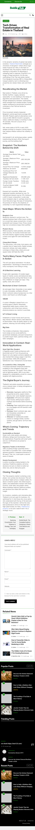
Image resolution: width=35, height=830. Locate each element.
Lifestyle (15, 678)
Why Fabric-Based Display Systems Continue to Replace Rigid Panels (21, 631)
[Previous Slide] (30, 1)
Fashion (15, 701)
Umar (6, 34)
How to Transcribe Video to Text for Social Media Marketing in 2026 (20, 642)
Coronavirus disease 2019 (15, 753)
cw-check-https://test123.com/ (11, 743)
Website (7, 586)
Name (7, 572)
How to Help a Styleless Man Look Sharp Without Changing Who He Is (17, 1)
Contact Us (30, 821)
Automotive (11, 750)
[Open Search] (30, 15)
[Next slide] (33, 1)
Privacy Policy (26, 823)
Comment (8, 550)
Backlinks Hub (16, 656)
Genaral (15, 690)
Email (7, 579)
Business (6, 21)
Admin (14, 625)
